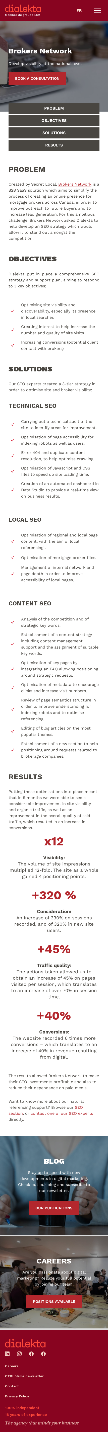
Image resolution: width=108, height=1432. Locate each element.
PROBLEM (54, 108)
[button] (97, 10)
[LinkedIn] (7, 1353)
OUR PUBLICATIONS (54, 1208)
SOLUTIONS (54, 132)
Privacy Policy (17, 1396)
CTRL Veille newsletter (24, 1376)
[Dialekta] (25, 1343)
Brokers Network (74, 184)
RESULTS (54, 145)
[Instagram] (19, 1353)
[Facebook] (31, 1353)
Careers (11, 1366)
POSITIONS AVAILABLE (54, 1301)
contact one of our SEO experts (62, 1113)
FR (79, 10)
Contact (12, 1386)
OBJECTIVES (54, 120)
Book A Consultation (37, 78)
